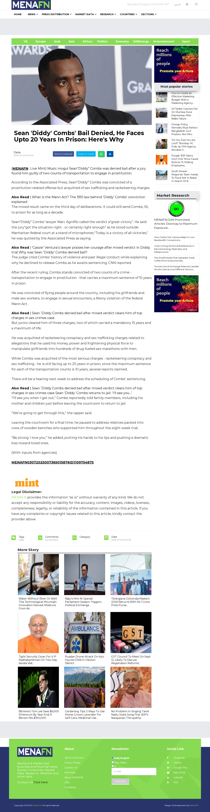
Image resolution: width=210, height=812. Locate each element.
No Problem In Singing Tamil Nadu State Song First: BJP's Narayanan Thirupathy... (130, 714)
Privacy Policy (72, 762)
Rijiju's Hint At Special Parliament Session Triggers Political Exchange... (83, 602)
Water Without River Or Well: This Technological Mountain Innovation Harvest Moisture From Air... (38, 603)
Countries (127, 14)
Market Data (84, 14)
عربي (177, 4)
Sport (184, 41)
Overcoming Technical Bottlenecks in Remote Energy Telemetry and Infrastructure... (174, 249)
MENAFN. (37, 805)
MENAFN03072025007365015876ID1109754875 (52, 462)
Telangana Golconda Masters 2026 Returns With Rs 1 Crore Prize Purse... (130, 602)
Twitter (177, 762)
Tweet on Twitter (86, 154)
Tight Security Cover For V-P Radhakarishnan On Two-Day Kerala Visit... (38, 660)
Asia (71, 41)
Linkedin (178, 777)
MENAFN (20, 168)
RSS (175, 782)
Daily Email (179, 772)
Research (107, 14)
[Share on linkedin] (110, 154)
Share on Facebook (63, 154)
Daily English (121, 758)
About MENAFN (73, 777)
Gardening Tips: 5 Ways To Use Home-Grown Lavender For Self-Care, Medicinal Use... (85, 714)
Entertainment (158, 41)
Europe (41, 41)
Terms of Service (74, 757)
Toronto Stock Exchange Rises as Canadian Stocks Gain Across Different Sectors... (177, 268)
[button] (187, 4)
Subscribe (120, 781)
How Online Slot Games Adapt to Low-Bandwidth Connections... (174, 239)
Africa (86, 41)
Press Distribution (55, 14)
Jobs (67, 782)
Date (17, 152)
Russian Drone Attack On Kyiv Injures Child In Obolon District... (84, 660)
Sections (147, 14)
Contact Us (70, 767)
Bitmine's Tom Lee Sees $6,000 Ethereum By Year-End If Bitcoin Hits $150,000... (39, 714)
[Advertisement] (106, 26)
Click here (41, 782)
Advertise (69, 772)
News (31, 14)
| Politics (102, 41)
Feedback (70, 787)
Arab (57, 41)
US (21, 41)
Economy (122, 41)
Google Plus (180, 767)
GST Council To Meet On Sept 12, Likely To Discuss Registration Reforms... (131, 660)
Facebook (179, 757)
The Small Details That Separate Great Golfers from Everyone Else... (174, 259)
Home (17, 14)
